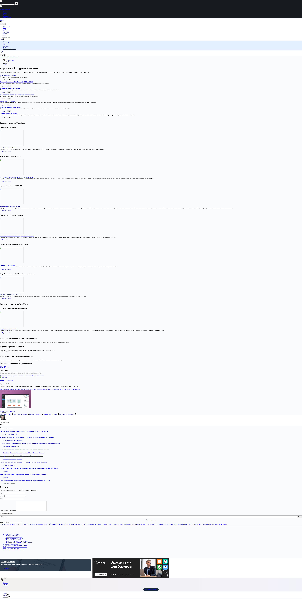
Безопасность (6, 446)
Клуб (4, 28)
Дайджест (19, 440)
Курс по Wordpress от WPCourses (15, 539)
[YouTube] (2, 580)
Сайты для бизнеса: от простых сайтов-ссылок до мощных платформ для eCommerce (24, 449)
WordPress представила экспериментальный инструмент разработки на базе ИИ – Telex (25, 480)
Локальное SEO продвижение (135, 524)
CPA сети (19, 524)
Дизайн (110, 524)
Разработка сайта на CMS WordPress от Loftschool (19, 542)
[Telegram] (1, 22)
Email (2, 496)
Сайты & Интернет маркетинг (39, 389)
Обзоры (30, 453)
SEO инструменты (55, 524)
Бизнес (5, 29)
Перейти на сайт (6, 151)
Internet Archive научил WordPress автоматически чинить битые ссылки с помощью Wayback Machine (29, 468)
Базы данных (91, 524)
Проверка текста (197, 524)
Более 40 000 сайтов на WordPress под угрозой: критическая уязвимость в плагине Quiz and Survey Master (30, 443)
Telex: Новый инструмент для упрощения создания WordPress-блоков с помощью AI (24, 474)
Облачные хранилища (170, 524)
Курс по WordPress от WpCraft (14, 537)
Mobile (40, 524)
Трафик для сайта (223, 524)
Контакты (5, 583)
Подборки (19, 453)
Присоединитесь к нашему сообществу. (13, 549)
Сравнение (13, 453)
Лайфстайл (6, 30)
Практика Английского (9, 49)
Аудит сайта (83, 524)
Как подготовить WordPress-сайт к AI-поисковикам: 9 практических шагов (21, 456)
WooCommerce (6, 380)
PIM (30, 389)
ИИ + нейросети (7, 42)
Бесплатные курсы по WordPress (11, 544)
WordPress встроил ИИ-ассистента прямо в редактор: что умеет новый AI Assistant (23, 462)
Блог (4, 35)
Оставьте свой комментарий (8, 510)
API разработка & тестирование (8, 524)
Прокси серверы (206, 524)
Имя (2, 493)
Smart (4, 47)
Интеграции (6, 440)
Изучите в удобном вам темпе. (11, 548)
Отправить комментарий (6, 513)
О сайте (5, 584)
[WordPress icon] (1, 425)
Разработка (6, 46)
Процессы (35, 453)
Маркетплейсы (159, 524)
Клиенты (25, 453)
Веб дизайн (98, 524)
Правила (5, 585)
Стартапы (41, 453)
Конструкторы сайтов (6, 375)
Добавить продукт (5, 37)
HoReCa (5, 44)
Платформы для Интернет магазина (19, 389)
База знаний (6, 26)
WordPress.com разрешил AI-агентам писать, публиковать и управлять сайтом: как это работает (27, 437)
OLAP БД (44, 524)
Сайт (1, 499)
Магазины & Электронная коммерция (70, 389)
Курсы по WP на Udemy (12, 535)
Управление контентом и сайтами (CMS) (23, 375)
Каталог (5, 33)
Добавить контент (151, 520)
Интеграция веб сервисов (118, 524)
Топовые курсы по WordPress (11, 534)
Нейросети (13, 440)
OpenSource (6, 453)
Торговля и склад (4, 389)
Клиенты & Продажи (53, 389)
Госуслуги (6, 32)
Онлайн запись (180, 524)
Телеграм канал (8, 562)
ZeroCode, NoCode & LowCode (71, 524)
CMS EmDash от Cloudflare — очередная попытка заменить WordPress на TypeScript (24, 431)
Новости (5, 434)
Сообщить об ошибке (151, 589)
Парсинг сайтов (188, 524)
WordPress (4, 367)
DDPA (1, 20)
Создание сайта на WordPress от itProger (17, 545)
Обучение (5, 64)
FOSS (4, 43)
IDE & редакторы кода (33, 524)
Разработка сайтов (39, 375)
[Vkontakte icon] (4, 425)
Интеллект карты (126, 524)
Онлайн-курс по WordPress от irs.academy (17, 541)
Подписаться (6, 568)
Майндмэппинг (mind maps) (148, 524)
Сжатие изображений (214, 524)
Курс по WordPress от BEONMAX (15, 538)
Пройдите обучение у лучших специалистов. (15, 547)
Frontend (24, 524)
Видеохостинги (105, 524)
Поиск (299, 516)
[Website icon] (0, 425)
